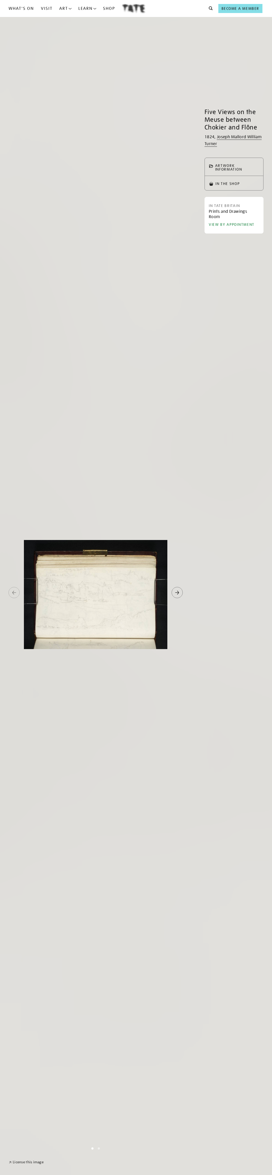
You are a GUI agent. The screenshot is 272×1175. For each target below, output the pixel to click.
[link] (26, 1162)
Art (63, 8)
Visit (47, 8)
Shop (109, 8)
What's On (21, 8)
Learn (85, 8)
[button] (209, 8)
